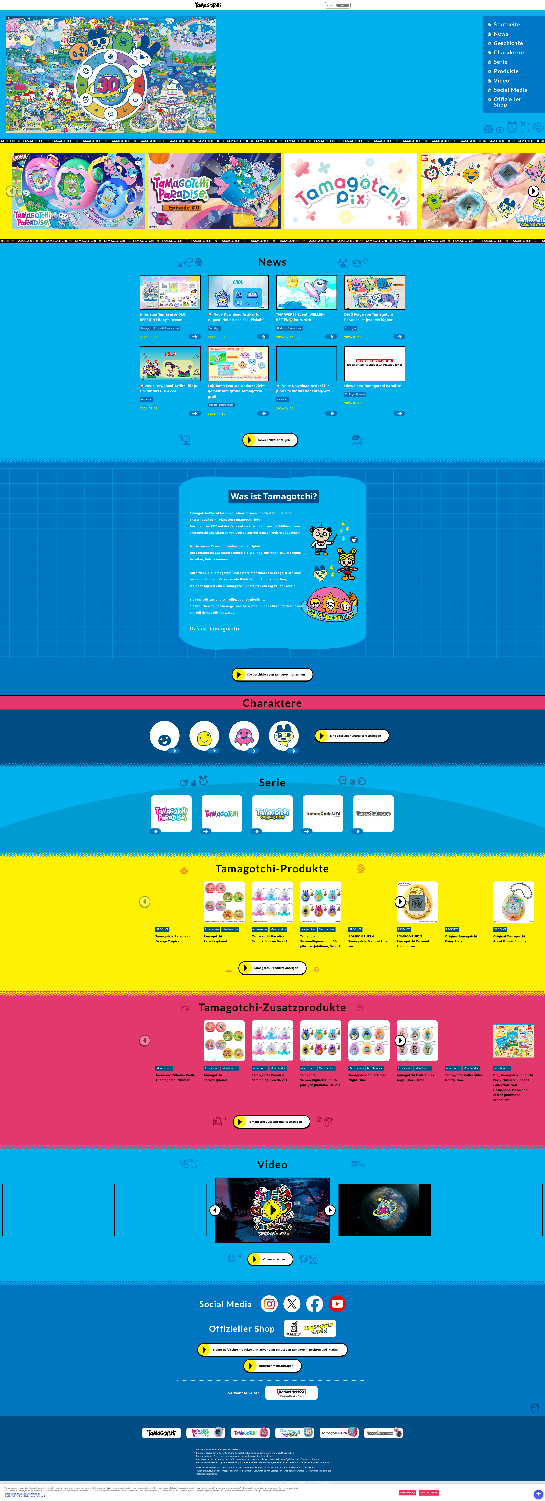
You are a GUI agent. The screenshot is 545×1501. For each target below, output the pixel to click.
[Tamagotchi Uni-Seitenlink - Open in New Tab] (323, 813)
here (108, 1488)
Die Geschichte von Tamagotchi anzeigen (276, 674)
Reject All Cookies (429, 1492)
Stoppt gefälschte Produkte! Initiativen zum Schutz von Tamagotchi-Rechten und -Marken (276, 1349)
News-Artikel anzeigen (274, 440)
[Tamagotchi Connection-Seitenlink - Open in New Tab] (272, 813)
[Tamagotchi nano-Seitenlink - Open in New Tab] (373, 813)
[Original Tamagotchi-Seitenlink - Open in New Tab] (222, 813)
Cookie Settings (407, 1492)
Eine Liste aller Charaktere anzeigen (355, 736)
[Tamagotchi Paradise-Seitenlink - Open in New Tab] (78, 191)
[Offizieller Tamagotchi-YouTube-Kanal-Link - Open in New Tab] (337, 1303)
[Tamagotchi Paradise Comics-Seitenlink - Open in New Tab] (214, 191)
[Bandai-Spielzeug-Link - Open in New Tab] (291, 1393)
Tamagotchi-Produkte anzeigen (276, 968)
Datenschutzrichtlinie (206, 1474)
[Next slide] (533, 191)
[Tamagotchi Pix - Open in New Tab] (350, 191)
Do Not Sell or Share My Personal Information (26, 1496)
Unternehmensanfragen (276, 1366)
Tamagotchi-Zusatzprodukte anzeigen (275, 1122)
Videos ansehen (274, 1259)
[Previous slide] (215, 1210)
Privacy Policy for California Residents (22, 1493)
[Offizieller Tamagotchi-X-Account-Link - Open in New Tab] (291, 1303)
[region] (272, 1492)
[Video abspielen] (48, 1210)
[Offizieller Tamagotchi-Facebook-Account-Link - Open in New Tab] (314, 1303)
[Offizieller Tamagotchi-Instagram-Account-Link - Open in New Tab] (269, 1303)
